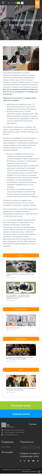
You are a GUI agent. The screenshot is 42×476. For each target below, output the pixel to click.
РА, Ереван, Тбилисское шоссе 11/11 (12, 430)
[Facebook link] (20, 461)
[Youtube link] (33, 461)
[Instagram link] (24, 461)
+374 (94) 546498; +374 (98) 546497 (13, 432)
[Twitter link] (29, 461)
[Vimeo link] (37, 461)
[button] (18, 3)
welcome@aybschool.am (9, 434)
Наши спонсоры (6, 447)
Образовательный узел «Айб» (12, 469)
